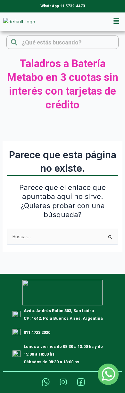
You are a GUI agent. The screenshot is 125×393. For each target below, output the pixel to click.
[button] (116, 22)
